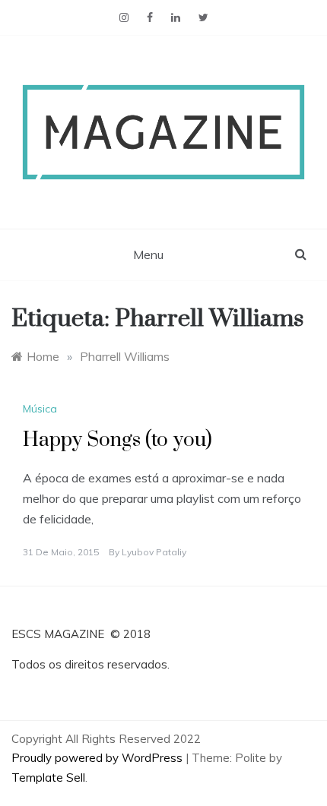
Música (40, 409)
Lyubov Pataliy (154, 552)
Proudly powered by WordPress (98, 758)
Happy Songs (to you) (117, 440)
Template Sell (48, 777)
